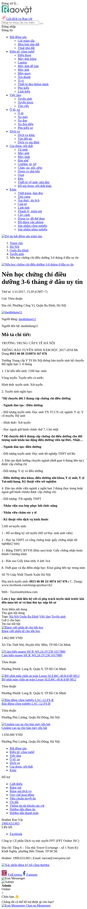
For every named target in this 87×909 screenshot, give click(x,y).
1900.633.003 (10, 823)
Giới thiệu (16, 784)
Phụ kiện (23, 88)
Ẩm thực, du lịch (28, 200)
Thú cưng (24, 196)
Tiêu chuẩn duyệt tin (23, 798)
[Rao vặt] (17, 13)
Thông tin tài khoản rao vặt (27, 805)
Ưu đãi (14, 802)
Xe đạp (22, 120)
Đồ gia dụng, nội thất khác (35, 186)
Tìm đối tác (25, 138)
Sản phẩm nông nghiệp (32, 229)
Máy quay (24, 73)
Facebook (16, 834)
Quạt (21, 175)
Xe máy (23, 117)
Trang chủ (16, 243)
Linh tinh (24, 207)
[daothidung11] (12, 312)
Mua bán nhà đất (28, 44)
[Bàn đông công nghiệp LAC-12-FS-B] (28, 700)
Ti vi (21, 80)
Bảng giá (15, 787)
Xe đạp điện (25, 124)
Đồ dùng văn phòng (31, 222)
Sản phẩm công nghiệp (32, 225)
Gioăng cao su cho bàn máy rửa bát (24, 728)
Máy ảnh (23, 69)
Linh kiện (24, 91)
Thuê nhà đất (26, 48)
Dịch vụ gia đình (28, 142)
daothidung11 (27, 319)
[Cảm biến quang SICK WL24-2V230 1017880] (33, 651)
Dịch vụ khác (26, 135)
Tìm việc (23, 106)
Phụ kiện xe (25, 127)
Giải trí (22, 204)
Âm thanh (24, 77)
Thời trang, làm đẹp (30, 193)
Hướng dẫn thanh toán (24, 813)
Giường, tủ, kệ (27, 164)
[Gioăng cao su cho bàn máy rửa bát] (26, 724)
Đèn (20, 178)
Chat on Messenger (38, 905)
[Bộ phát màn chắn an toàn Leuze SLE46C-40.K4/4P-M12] (41, 676)
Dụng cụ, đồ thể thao (31, 218)
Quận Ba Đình (19, 250)
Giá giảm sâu (26, 40)
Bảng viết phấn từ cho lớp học (21, 631)
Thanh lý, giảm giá (30, 211)
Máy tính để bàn (28, 66)
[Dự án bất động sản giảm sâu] (22, 236)
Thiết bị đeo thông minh (33, 84)
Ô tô (20, 113)
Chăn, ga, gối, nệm (30, 167)
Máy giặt (23, 153)
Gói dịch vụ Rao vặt (19, 18)
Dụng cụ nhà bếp (29, 171)
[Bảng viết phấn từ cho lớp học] (23, 627)
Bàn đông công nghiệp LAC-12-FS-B (26, 703)
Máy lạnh (24, 156)
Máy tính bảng (27, 58)
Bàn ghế (23, 160)
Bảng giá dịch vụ (21, 791)
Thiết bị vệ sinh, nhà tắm (33, 182)
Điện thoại (24, 55)
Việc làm (45, 616)
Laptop (22, 62)
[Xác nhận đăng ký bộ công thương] (25, 865)
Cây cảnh (24, 215)
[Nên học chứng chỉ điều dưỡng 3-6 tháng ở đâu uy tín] (38, 264)
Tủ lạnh (23, 149)
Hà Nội (14, 246)
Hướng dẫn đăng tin (22, 809)
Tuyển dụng (25, 102)
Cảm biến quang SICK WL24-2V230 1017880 (32, 655)
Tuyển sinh (25, 98)
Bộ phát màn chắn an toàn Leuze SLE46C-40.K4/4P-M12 (39, 679)
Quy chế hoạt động (22, 794)
